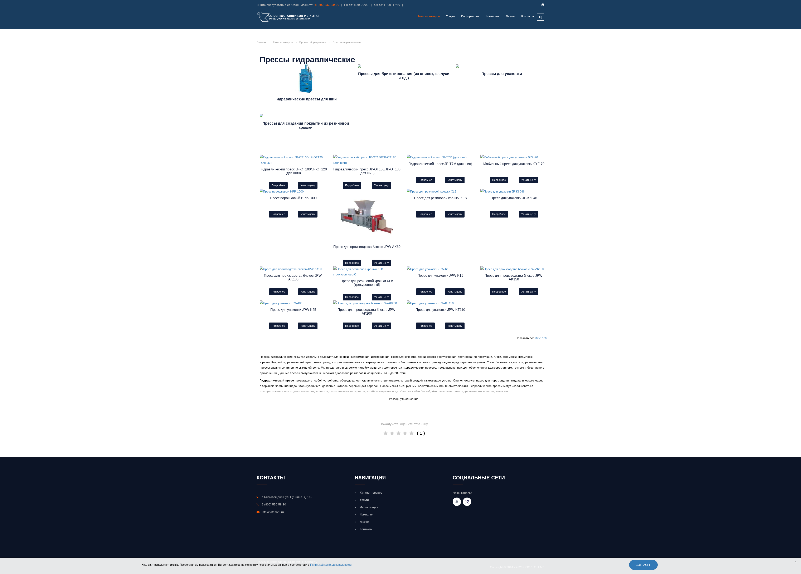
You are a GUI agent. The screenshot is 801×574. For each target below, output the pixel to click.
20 (536, 338)
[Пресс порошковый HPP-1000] (293, 191)
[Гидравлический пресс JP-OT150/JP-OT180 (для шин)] (367, 160)
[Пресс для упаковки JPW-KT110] (440, 303)
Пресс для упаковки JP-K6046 (514, 198)
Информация (369, 507)
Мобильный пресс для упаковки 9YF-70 (513, 164)
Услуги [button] (450, 16)
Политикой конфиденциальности (330, 564)
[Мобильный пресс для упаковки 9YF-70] (514, 157)
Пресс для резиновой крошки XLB (440, 198)
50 (539, 338)
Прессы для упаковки (501, 74)
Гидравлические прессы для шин (306, 99)
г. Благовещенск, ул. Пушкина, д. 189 (287, 497)
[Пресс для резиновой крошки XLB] (440, 191)
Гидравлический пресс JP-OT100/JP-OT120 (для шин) (293, 171)
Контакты (527, 16)
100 (544, 338)
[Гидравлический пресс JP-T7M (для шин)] (440, 157)
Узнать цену (308, 185)
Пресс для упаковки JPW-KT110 (440, 309)
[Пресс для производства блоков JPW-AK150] (514, 269)
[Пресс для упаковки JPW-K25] (293, 303)
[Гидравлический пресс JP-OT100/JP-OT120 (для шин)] (293, 160)
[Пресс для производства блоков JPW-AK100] (293, 269)
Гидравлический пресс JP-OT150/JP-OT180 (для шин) (366, 171)
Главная (261, 42)
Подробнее (278, 185)
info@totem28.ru (273, 512)
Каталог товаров (283, 42)
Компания (493, 16)
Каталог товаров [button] (428, 16)
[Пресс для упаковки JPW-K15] (440, 269)
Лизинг (510, 16)
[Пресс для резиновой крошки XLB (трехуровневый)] (367, 271)
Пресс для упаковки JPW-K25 (293, 309)
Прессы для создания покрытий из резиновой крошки (305, 125)
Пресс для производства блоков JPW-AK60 (366, 247)
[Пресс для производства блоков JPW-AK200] (367, 303)
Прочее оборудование (312, 42)
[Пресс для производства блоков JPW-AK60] (367, 216)
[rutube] (467, 502)
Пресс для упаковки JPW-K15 (440, 275)
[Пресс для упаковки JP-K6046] (514, 191)
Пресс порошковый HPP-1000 (293, 198)
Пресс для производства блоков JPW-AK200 (367, 311)
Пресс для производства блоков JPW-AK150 (514, 277)
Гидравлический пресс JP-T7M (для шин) (440, 164)
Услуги (364, 499)
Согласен (643, 564)
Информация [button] (470, 16)
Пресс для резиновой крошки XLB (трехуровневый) (366, 282)
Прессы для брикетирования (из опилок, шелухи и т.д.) (403, 76)
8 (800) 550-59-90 (327, 4)
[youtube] (457, 502)
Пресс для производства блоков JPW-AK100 (293, 277)
